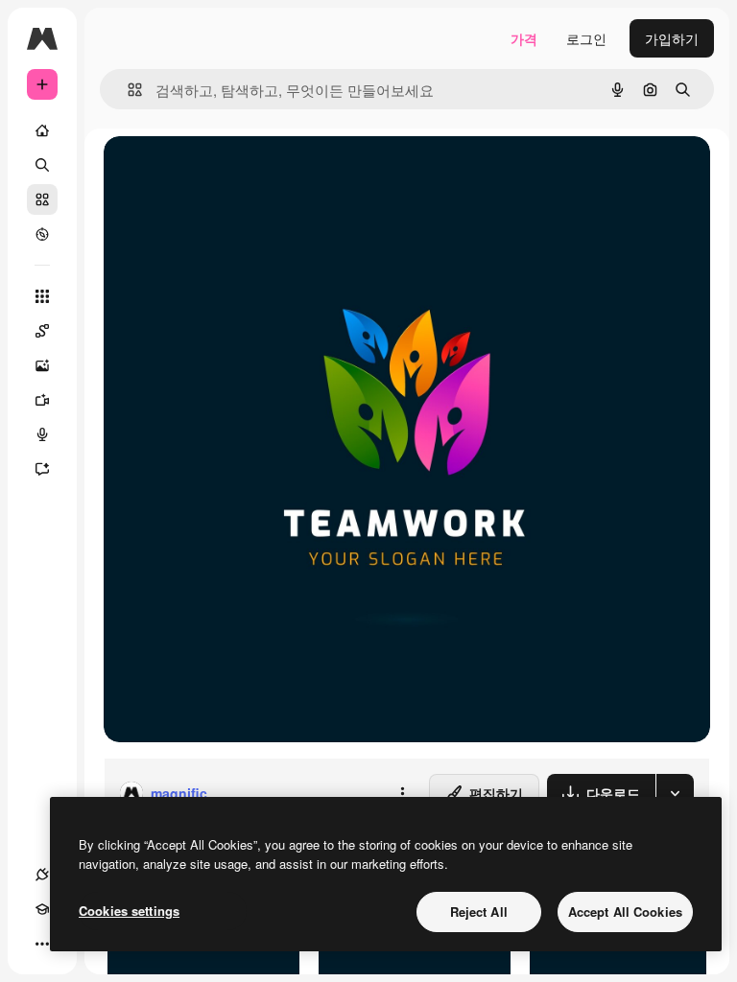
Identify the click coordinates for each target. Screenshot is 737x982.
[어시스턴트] (42, 469)
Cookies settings (129, 910)
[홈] (42, 130)
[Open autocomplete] (127, 89)
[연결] (42, 874)
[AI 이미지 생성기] (42, 365)
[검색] (42, 165)
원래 (214, 172)
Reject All (479, 911)
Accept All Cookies (625, 911)
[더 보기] (42, 943)
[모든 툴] (42, 296)
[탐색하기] (42, 234)
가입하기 (672, 38)
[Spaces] (42, 331)
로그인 (586, 38)
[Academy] (42, 909)
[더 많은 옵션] (402, 793)
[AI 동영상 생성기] (42, 400)
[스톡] (42, 199)
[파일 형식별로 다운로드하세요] (674, 793)
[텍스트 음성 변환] (42, 434)
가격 (524, 38)
